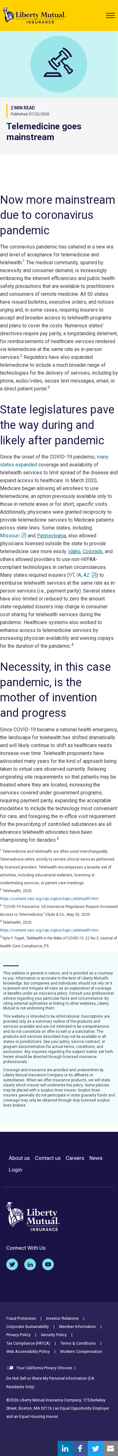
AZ (86, 575)
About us (19, 1158)
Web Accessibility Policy (28, 1351)
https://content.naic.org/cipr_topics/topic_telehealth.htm (49, 899)
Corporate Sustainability (27, 1326)
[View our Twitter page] (12, 1264)
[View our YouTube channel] (48, 1264)
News (96, 1158)
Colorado (93, 551)
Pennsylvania (51, 536)
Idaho (74, 551)
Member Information (77, 1326)
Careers (75, 1158)
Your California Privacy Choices (44, 1367)
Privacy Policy (18, 1334)
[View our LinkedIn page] (30, 1264)
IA (78, 575)
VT (71, 575)
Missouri (10, 536)
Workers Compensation (81, 1351)
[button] (110, 15)
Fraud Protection (21, 1318)
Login (15, 1169)
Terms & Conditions (78, 1343)
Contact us (48, 1158)
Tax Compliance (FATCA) (28, 1343)
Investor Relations (62, 1318)
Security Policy (54, 1334)
